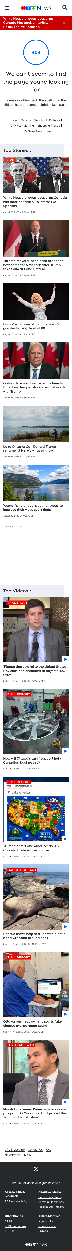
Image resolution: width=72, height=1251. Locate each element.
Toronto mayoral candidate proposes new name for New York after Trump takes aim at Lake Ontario (33, 265)
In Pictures (53, 120)
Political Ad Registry (51, 1206)
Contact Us (35, 1149)
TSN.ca (10, 1230)
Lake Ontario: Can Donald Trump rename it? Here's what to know (29, 449)
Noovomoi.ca (47, 1226)
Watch (38, 120)
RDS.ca (43, 1230)
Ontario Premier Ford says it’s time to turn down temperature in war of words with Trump (34, 387)
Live (48, 131)
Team (27, 1155)
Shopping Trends (48, 125)
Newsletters (12, 1155)
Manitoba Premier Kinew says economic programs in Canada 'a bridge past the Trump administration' (35, 1113)
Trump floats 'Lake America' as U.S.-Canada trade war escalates (32, 848)
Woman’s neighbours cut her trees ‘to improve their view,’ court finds (33, 508)
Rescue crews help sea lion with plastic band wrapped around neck (34, 936)
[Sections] (7, 8)
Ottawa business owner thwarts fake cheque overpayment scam (32, 1024)
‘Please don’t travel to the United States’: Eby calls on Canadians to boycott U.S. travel (35, 671)
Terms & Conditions (51, 1202)
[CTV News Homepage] (36, 8)
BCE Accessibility (16, 1201)
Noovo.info (45, 1221)
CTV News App (15, 1149)
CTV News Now (31, 131)
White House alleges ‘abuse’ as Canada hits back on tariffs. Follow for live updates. (35, 202)
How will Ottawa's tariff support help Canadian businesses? (32, 760)
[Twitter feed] (36, 1168)
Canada (26, 120)
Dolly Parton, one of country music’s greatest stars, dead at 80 (31, 326)
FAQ (48, 1149)
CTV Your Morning (22, 125)
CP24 (8, 1221)
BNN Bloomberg (15, 1226)
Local (13, 120)
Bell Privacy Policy (50, 1197)
